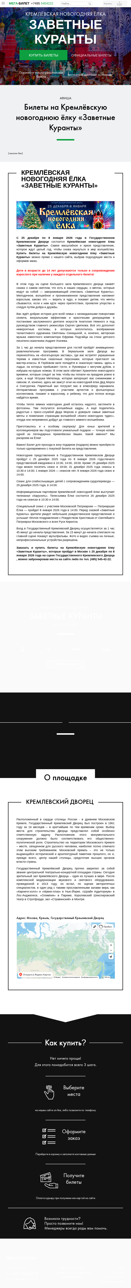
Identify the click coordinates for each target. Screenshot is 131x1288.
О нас (121, 1268)
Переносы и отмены (112, 1281)
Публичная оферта (73, 1277)
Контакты (119, 1272)
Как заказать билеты (73, 1268)
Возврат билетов (115, 1277)
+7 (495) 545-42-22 (22, 1273)
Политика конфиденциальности (73, 1272)
